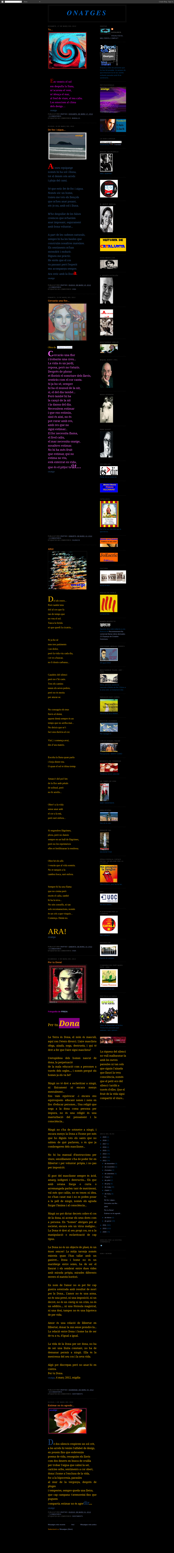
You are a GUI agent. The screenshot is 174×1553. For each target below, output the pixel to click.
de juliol (108, 1180)
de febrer (108, 1217)
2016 (105, 1147)
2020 (105, 1137)
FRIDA (64, 1011)
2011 (105, 1225)
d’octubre (108, 1170)
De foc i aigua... (57, 129)
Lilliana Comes (64, 347)
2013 (105, 1157)
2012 (105, 1160)
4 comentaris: (55, 287)
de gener (108, 1221)
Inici (72, 1525)
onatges (87, 12)
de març (108, 1194)
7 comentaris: (55, 1514)
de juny (108, 1184)
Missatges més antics (88, 1525)
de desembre (110, 1163)
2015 (105, 1150)
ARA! (51, 549)
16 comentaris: (56, 1392)
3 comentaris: (55, 116)
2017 (105, 1144)
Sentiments (77, 1394)
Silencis (76, 540)
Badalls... (76, 118)
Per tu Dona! (55, 962)
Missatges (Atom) (66, 1529)
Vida (74, 289)
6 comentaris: (55, 949)
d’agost (108, 1177)
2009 (105, 1232)
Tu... (50, 29)
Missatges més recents (56, 1525)
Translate (117, 144)
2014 (105, 1154)
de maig (108, 1187)
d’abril (107, 1190)
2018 (105, 1140)
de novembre (110, 1167)
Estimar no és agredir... (61, 1405)
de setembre (110, 1174)
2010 (105, 1228)
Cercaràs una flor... (58, 300)
